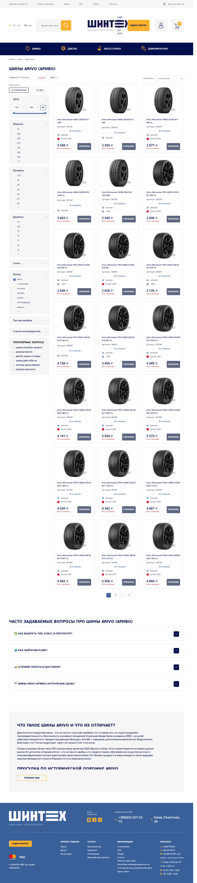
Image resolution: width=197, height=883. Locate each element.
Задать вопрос (138, 25)
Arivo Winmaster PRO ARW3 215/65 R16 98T (118, 266)
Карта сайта (123, 871)
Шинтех (12, 59)
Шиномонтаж (158, 49)
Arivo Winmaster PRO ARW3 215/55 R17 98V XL (162, 193)
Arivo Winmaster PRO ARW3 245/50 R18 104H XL (73, 339)
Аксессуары (112, 49)
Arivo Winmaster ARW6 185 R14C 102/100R (117, 193)
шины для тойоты (26, 360)
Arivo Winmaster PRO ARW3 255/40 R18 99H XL (118, 339)
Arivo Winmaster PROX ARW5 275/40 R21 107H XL (118, 411)
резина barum (24, 351)
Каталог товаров (70, 842)
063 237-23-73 (119, 30)
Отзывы (96, 4)
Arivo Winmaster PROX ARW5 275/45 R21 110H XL (118, 484)
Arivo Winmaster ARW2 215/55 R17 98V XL (162, 121)
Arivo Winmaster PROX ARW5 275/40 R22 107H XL (163, 411)
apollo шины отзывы (28, 356)
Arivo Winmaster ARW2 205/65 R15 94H (117, 121)
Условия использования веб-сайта (134, 868)
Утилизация (93, 853)
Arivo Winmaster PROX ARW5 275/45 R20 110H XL (74, 484)
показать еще (32, 777)
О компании (123, 846)
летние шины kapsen (28, 364)
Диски (72, 49)
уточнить (84, 146)
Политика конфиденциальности (133, 864)
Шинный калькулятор (18, 4)
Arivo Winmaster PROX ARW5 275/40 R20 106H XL (74, 411)
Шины (36, 49)
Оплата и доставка (46, 4)
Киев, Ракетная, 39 (176, 4)
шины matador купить (29, 347)
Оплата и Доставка (126, 860)
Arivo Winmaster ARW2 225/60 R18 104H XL (73, 193)
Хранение (92, 850)
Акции (66, 4)
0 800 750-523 (119, 20)
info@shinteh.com (172, 853)
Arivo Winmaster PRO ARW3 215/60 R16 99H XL (73, 266)
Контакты (113, 4)
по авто (40, 90)
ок (43, 107)
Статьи (120, 857)
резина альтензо (26, 369)
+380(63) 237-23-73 (131, 819)
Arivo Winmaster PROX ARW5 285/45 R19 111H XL (118, 557)
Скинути (41, 78)
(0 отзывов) (75, 130)
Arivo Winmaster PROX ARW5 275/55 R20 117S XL (163, 484)
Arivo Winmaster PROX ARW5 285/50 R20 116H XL (163, 557)
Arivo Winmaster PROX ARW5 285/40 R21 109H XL (74, 557)
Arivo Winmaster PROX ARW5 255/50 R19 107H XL (163, 339)
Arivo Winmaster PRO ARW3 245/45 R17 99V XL (162, 266)
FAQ (80, 4)
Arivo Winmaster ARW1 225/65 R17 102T (73, 121)
